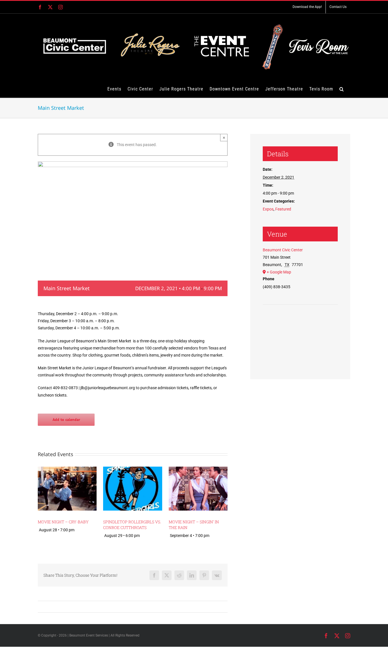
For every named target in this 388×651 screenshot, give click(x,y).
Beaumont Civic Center (283, 250)
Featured (283, 209)
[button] (341, 89)
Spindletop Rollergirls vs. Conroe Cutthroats (132, 524)
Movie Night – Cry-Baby (63, 521)
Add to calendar (66, 419)
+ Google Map (279, 272)
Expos (268, 209)
